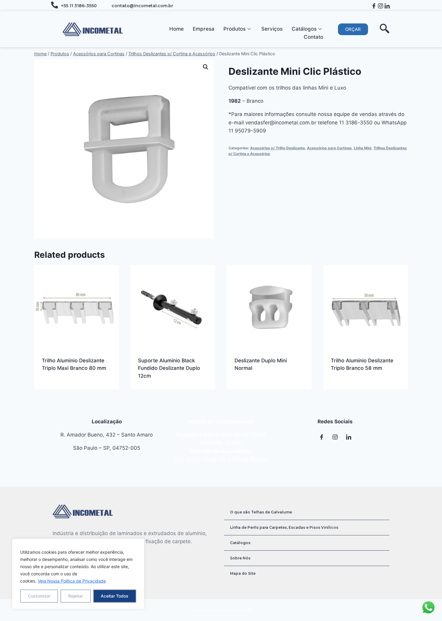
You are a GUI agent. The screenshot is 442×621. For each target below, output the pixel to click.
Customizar (39, 595)
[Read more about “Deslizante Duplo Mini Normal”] (238, 387)
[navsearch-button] (384, 29)
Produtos (234, 29)
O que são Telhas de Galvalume (261, 512)
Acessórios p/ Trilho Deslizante (277, 148)
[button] (353, 29)
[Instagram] (380, 6)
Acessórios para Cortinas (329, 148)
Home (176, 29)
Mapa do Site (243, 573)
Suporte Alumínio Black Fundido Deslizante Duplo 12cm (169, 368)
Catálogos (304, 29)
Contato (313, 37)
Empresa (203, 29)
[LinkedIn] (387, 6)
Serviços (272, 29)
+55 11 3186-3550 (79, 5)
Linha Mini (362, 148)
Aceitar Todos (114, 595)
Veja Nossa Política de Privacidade (72, 580)
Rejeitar (75, 595)
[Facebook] (373, 6)
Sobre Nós (240, 558)
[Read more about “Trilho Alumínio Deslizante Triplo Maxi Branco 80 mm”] (45, 387)
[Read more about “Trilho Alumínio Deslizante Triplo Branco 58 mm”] (334, 387)
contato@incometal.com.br (142, 5)
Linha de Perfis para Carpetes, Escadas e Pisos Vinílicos (284, 527)
